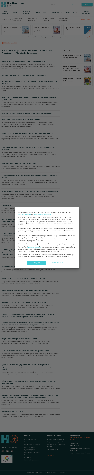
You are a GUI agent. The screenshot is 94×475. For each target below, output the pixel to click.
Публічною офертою (24, 214)
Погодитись (36, 263)
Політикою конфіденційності (42, 214)
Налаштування (57, 263)
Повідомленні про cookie (33, 247)
